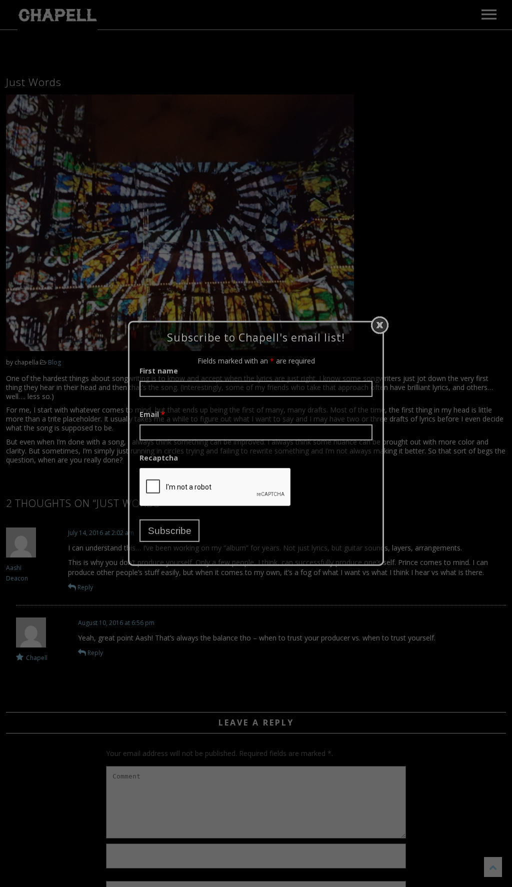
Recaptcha (159, 457)
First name (159, 371)
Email (152, 414)
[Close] (379, 325)
